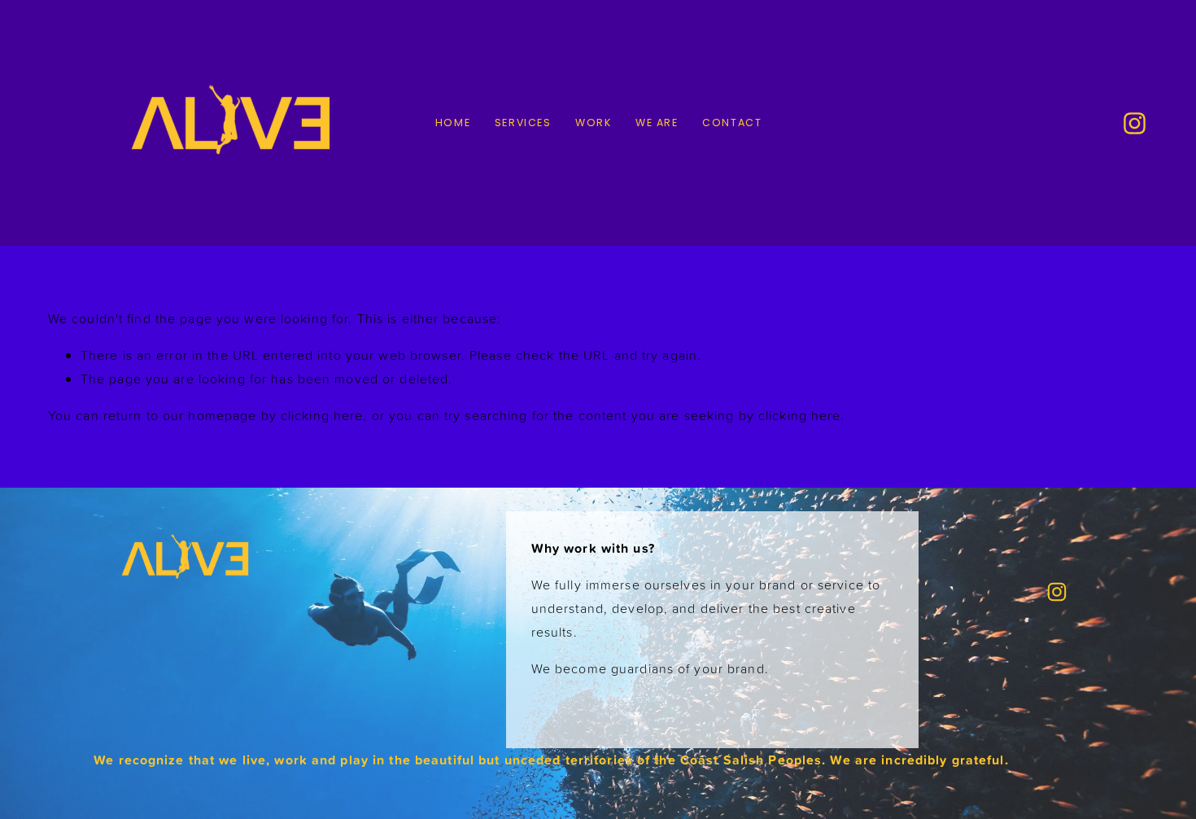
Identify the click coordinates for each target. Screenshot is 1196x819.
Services (523, 122)
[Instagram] (1134, 123)
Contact (732, 122)
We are (657, 122)
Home (453, 122)
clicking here (322, 415)
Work (593, 122)
